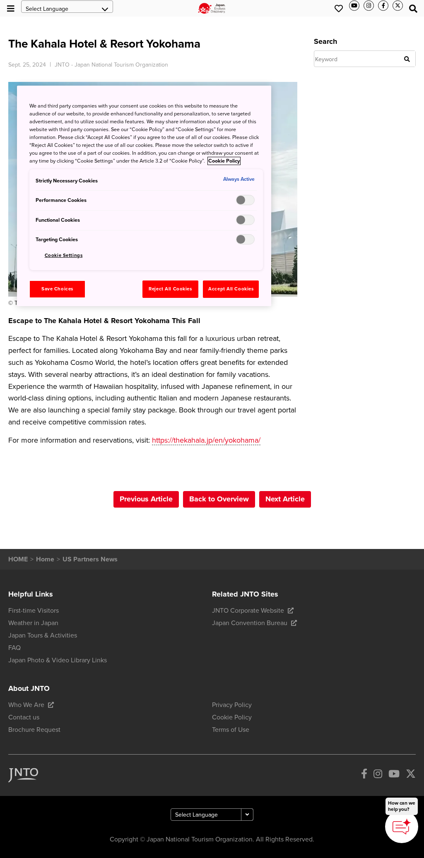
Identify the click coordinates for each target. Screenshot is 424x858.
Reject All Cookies (170, 289)
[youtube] (394, 775)
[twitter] (411, 775)
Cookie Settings (64, 255)
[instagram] (377, 775)
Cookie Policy (224, 161)
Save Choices (57, 289)
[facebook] (364, 775)
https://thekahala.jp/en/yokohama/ (206, 440)
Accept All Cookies (230, 289)
